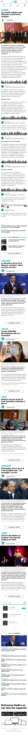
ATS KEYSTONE (10, 271)
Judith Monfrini (10, 20)
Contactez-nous (19, 730)
